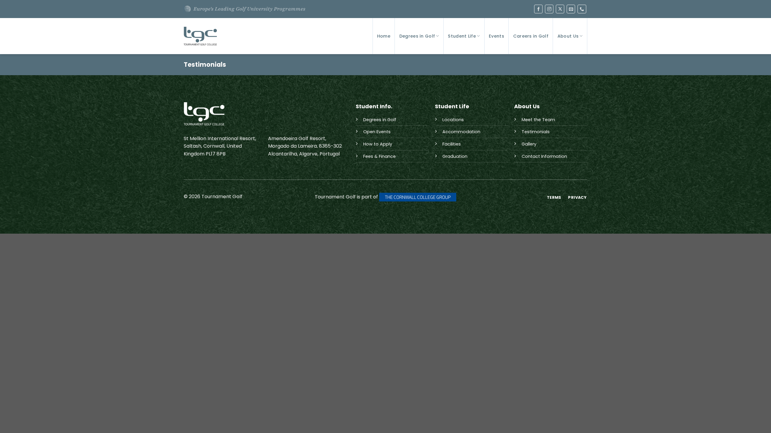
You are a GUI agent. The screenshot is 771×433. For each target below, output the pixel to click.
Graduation (454, 156)
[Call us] (581, 9)
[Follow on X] (560, 9)
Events (496, 36)
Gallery (529, 144)
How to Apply (377, 144)
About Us (568, 36)
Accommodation (461, 132)
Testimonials (536, 132)
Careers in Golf (530, 36)
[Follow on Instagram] (549, 9)
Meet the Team (538, 120)
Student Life (462, 36)
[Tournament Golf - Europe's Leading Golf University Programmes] (200, 36)
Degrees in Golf (417, 36)
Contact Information (544, 156)
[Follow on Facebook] (538, 9)
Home (383, 36)
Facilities (451, 144)
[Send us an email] (571, 9)
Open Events (377, 132)
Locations (453, 120)
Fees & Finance (379, 156)
